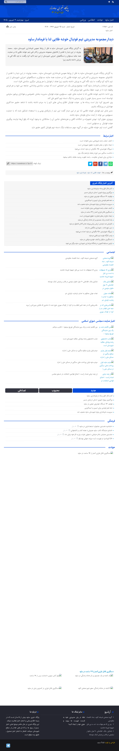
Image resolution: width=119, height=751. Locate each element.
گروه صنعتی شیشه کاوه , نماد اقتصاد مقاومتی (81, 258)
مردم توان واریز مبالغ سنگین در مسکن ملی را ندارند (80, 350)
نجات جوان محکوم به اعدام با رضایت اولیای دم (81, 293)
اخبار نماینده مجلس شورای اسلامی (98, 321)
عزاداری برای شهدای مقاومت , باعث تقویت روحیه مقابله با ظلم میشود (87, 157)
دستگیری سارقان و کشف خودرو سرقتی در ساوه (96, 239)
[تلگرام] (109, 2)
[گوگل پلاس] (95, 164)
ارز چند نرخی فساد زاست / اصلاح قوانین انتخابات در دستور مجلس (75, 374)
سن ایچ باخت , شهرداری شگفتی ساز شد (98, 227)
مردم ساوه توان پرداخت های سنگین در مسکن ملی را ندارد (77, 362)
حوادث (100, 20)
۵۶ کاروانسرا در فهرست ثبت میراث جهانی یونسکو (95, 438)
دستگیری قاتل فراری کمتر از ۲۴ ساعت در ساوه (96, 212)
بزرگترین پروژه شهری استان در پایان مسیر (98, 192)
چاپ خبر (13, 26)
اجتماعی (111, 252)
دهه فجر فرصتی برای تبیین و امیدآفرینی (98, 200)
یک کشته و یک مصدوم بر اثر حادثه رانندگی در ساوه (95, 220)
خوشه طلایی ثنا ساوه (94, 172)
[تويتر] (90, 164)
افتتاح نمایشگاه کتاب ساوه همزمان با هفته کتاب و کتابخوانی (91, 430)
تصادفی (22, 390)
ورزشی (83, 20)
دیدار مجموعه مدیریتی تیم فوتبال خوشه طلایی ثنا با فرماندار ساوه (70, 39)
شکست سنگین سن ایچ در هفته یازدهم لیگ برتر (95, 153)
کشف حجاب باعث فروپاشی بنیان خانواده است (96, 140)
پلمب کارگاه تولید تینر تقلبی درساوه (100, 235)
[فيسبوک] (100, 164)
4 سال (74, 426)
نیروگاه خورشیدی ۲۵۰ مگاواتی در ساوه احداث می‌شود (93, 149)
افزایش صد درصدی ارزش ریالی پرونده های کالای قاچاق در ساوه (90, 223)
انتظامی (91, 20)
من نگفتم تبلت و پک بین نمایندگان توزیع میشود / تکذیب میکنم (75, 327)
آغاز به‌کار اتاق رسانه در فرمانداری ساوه (99, 188)
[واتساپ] (110, 164)
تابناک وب (100, 742)
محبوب (55, 390)
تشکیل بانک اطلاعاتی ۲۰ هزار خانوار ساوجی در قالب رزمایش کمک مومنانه (73, 281)
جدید (93, 390)
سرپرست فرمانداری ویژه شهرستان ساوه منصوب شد (94, 204)
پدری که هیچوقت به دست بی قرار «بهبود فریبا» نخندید (79, 270)
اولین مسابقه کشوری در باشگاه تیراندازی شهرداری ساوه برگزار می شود (89, 243)
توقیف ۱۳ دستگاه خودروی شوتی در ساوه (98, 196)
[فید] (113, 2)
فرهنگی (111, 421)
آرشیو (108, 711)
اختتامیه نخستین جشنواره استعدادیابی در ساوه (96, 426)
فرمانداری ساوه (81, 172)
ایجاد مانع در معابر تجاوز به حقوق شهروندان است (95, 145)
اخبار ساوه (109, 20)
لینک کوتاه (37, 163)
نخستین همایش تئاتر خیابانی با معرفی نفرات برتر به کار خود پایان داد (88, 434)
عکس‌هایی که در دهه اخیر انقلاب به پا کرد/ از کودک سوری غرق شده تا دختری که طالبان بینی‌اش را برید (62, 305)
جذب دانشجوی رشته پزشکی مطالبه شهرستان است (80, 338)
